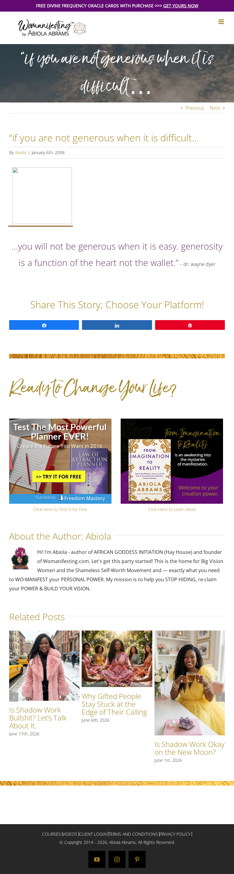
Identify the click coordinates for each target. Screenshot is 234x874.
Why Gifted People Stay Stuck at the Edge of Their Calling (114, 704)
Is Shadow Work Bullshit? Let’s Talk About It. (38, 718)
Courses (51, 834)
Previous (195, 108)
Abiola (20, 152)
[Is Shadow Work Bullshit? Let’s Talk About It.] (44, 633)
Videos (69, 834)
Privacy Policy (174, 834)
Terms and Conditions (133, 834)
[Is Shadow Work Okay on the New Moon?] (189, 633)
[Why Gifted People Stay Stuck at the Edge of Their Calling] (117, 633)
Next (215, 108)
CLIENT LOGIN (93, 834)
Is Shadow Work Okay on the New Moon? (189, 748)
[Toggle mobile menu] (221, 22)
